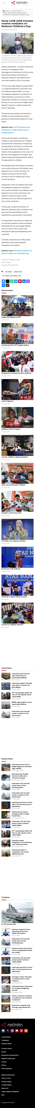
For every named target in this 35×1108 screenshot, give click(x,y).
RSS (2, 1095)
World (3, 1052)
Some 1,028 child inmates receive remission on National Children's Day (16, 14)
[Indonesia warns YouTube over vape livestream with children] (17, 557)
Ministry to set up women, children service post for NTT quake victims (15, 344)
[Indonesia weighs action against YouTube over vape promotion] (17, 529)
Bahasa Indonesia (8, 1075)
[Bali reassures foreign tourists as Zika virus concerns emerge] (5, 777)
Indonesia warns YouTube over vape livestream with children (15, 568)
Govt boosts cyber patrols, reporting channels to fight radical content (16, 596)
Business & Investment (10, 1055)
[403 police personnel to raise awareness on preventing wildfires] (5, 676)
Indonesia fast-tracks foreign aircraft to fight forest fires (20, 814)
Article (3, 1062)
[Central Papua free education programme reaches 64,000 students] (17, 361)
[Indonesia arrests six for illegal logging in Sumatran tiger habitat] (5, 767)
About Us (4, 1088)
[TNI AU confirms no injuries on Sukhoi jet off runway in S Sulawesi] (5, 999)
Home (7, 11)
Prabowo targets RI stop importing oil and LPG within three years (21, 931)
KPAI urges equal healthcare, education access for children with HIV (16, 624)
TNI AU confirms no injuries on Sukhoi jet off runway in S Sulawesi (22, 998)
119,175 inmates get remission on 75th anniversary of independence (15, 130)
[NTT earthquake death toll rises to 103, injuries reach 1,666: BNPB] (5, 695)
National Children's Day (12, 275)
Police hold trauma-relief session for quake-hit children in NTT (15, 316)
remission (18, 271)
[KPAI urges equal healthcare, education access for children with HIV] (17, 613)
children (8, 271)
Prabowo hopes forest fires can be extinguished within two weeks (22, 950)
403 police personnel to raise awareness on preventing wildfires (21, 676)
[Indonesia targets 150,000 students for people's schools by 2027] (17, 501)
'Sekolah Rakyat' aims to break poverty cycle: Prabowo (16, 400)
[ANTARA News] (19, 2)
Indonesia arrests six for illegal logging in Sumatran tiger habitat (22, 766)
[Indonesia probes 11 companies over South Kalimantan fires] (5, 853)
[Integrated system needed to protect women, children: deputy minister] (17, 445)
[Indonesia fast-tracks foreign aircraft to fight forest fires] (5, 815)
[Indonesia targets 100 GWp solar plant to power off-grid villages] (5, 686)
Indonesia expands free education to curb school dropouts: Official (16, 484)
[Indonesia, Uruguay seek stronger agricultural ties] (5, 1008)
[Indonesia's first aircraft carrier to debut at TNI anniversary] (5, 714)
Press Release (6, 1068)
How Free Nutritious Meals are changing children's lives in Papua (17, 428)
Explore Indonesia (8, 1058)
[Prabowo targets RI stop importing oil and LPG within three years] (5, 932)
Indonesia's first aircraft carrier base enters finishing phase (21, 785)
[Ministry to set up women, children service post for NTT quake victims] (17, 333)
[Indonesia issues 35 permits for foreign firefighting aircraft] (5, 989)
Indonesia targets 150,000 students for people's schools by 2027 (16, 512)
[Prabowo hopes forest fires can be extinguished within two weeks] (5, 951)
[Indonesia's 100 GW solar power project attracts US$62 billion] (5, 824)
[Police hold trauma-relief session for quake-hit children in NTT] (17, 305)
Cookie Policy (6, 1085)
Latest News (6, 668)
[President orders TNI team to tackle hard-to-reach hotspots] (5, 980)
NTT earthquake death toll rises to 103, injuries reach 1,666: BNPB (22, 695)
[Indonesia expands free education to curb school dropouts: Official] (17, 473)
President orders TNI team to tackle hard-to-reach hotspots (22, 979)
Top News (5, 897)
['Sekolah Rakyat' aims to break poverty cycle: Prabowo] (17, 389)
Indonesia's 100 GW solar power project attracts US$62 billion (21, 823)
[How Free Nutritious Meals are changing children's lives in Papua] (17, 417)
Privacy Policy (6, 1081)
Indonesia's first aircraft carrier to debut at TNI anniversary (21, 713)
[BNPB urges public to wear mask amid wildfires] (5, 705)
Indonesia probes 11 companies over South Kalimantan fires (20, 852)
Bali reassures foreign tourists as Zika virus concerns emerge (20, 776)
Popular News (7, 759)
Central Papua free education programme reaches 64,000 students (16, 372)
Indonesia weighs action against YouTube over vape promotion (14, 540)
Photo (3, 1065)
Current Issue (16, 11)
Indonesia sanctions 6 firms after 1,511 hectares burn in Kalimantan (22, 804)
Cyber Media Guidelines (10, 1091)
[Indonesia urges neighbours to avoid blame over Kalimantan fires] (5, 843)
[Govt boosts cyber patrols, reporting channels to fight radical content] (17, 585)
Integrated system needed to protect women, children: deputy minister (16, 456)
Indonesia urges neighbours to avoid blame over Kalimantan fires (22, 842)
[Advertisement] (17, 648)
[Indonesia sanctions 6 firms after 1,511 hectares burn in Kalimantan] (5, 805)
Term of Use (6, 1078)
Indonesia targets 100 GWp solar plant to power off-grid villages (22, 685)
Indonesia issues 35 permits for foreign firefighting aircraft (22, 988)
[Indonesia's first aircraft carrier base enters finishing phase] (5, 786)
